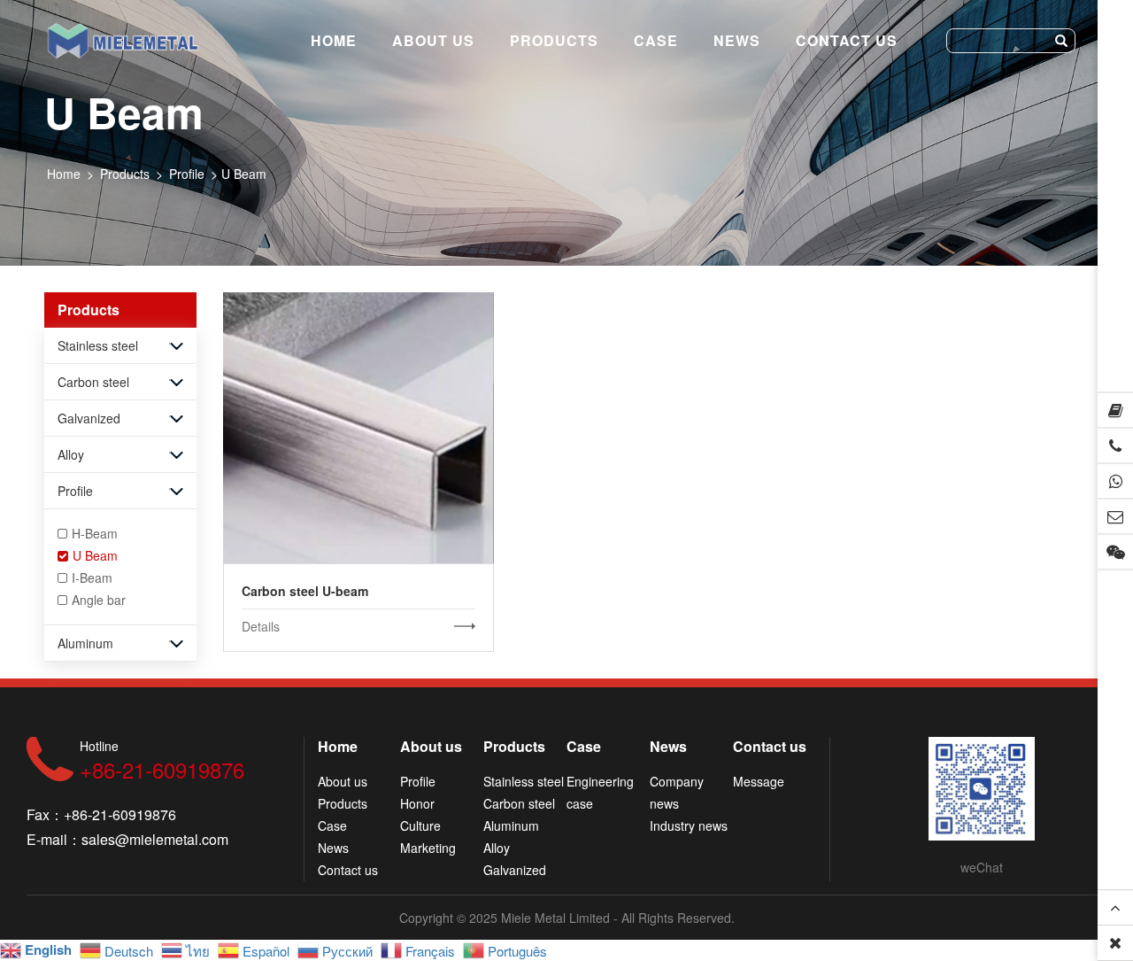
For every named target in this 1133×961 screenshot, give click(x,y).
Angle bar (99, 599)
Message (758, 781)
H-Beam (95, 533)
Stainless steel (98, 345)
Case (332, 825)
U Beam (95, 555)
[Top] (1115, 908)
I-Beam (92, 577)
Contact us (348, 870)
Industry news (689, 825)
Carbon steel (93, 382)
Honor (417, 803)
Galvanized (89, 418)
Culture (420, 825)
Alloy (71, 454)
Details (261, 626)
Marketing (428, 847)
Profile (186, 173)
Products (125, 173)
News (333, 847)
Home (64, 173)
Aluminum (85, 643)
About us (342, 781)
